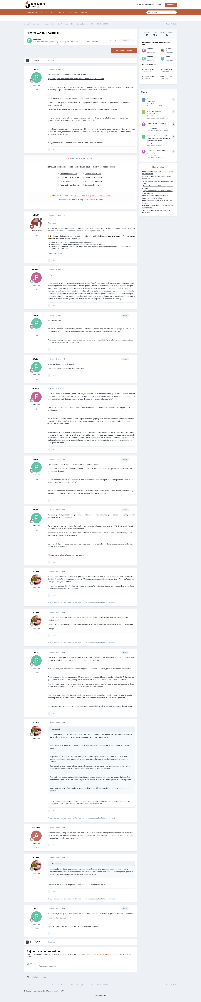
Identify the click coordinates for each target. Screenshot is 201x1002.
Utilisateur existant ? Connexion (149, 5)
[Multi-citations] (49, 149)
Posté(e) (56, 69)
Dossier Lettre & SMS (93, 174)
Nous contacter (100, 996)
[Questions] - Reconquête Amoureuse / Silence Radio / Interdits (73, 42)
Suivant (37, 60)
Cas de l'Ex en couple (93, 177)
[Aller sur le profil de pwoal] (29, 40)
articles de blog (77, 200)
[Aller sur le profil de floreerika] (144, 152)
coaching (99, 200)
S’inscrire (170, 5)
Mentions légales (52, 991)
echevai (36, 269)
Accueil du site (31, 12)
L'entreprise (73, 12)
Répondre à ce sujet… (47, 966)
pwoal (38, 39)
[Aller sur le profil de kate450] (144, 59)
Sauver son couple (67, 181)
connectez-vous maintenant (101, 954)
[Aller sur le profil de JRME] (36, 223)
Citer (54, 150)
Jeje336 (152, 143)
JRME (36, 215)
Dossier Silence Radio (68, 174)
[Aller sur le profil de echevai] (36, 277)
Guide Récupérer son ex (69, 177)
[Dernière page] (43, 60)
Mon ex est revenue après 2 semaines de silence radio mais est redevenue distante (158, 138)
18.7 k (37, 235)
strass (36, 571)
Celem (152, 103)
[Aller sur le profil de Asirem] (36, 836)
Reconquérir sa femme (93, 181)
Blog (52, 12)
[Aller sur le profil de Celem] (144, 100)
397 (37, 90)
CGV (63, 991)
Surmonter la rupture (93, 185)
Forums (44, 12)
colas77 (152, 116)
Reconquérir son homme (69, 185)
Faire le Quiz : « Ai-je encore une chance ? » (93, 196)
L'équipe (61, 12)
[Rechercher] (174, 12)
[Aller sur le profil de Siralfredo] (144, 124)
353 (37, 848)
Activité (84, 12)
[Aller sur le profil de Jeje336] (144, 137)
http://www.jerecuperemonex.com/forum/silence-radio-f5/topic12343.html (76, 79)
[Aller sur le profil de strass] (36, 579)
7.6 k (37, 592)
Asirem (36, 827)
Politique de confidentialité (34, 991)
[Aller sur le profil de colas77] (144, 112)
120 (37, 290)
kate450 (150, 57)
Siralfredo (153, 128)
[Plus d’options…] (133, 69)
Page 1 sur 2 (52, 60)
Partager (112, 40)
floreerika (153, 155)
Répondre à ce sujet (124, 50)
